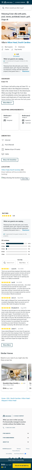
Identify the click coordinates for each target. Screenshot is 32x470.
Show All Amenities (10, 160)
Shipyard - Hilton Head (8, 400)
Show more (7, 102)
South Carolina (24, 42)
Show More (7, 345)
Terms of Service (16, 450)
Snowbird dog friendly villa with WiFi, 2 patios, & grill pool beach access (12, 383)
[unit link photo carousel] (14, 372)
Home (3, 398)
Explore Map (25, 178)
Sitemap (19, 448)
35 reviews (16, 56)
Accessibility (9, 453)
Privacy (27, 448)
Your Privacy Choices (19, 453)
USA (7, 398)
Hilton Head (12, 42)
